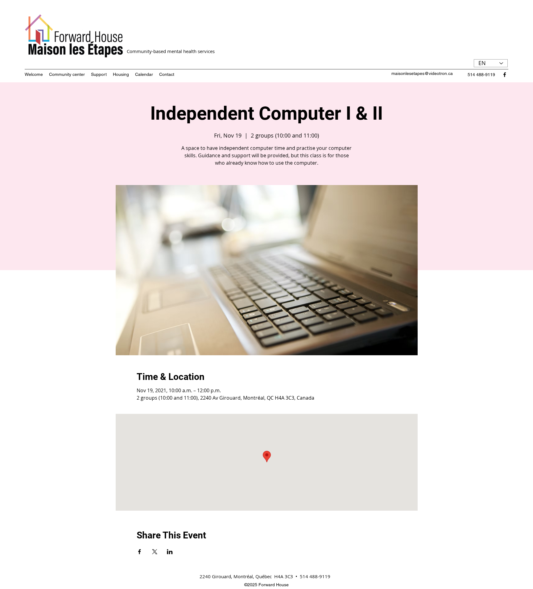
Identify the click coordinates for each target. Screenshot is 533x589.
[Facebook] (505, 75)
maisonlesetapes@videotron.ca (422, 73)
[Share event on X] (155, 551)
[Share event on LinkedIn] (170, 551)
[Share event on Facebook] (140, 551)
